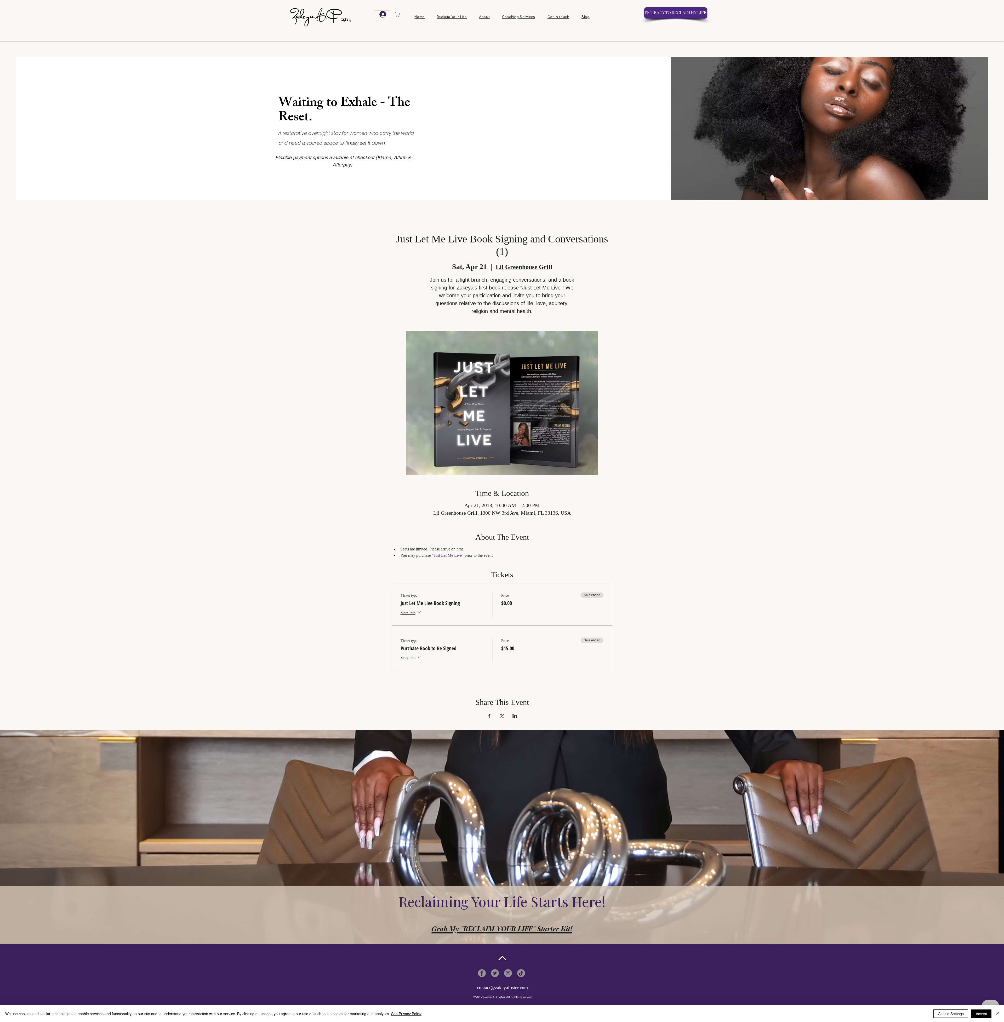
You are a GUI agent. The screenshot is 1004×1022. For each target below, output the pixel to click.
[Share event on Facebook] (489, 716)
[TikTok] (521, 973)
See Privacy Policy (406, 1013)
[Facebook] (482, 973)
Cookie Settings (951, 1013)
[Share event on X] (502, 716)
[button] (397, 14)
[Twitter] (495, 973)
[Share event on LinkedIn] (514, 716)
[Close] (998, 1013)
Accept (981, 1013)
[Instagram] (508, 973)
